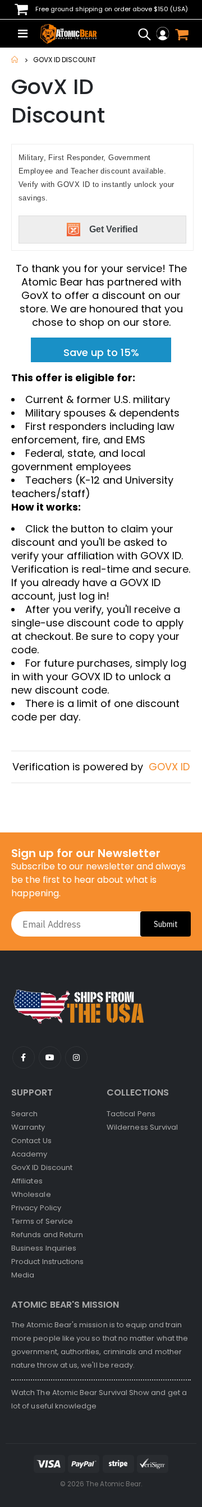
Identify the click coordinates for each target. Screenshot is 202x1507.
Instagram (76, 1057)
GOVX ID (169, 767)
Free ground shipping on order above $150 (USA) (111, 8)
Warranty (28, 1127)
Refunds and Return (47, 1234)
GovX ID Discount (41, 1167)
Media (22, 1275)
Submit (166, 924)
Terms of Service (42, 1221)
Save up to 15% (101, 352)
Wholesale (31, 1194)
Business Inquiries (43, 1248)
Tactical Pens (131, 1113)
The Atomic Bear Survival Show (93, 1392)
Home (15, 59)
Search (24, 1113)
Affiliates (27, 1181)
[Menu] (22, 33)
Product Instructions (47, 1261)
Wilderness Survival (142, 1127)
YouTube (23, 1057)
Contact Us (31, 1140)
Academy (29, 1154)
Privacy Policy (36, 1207)
